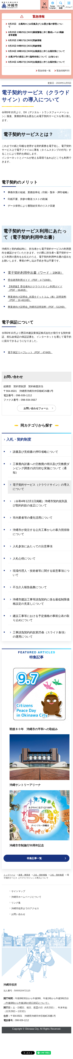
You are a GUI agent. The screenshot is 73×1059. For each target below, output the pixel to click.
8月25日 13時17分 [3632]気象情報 (24, 40)
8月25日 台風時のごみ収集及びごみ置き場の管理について (35, 25)
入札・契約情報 (40, 875)
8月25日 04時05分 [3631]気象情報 (24, 46)
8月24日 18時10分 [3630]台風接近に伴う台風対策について (36, 51)
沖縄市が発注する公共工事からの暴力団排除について (41, 532)
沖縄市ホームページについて (26, 897)
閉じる (44, 7)
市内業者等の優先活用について (32, 517)
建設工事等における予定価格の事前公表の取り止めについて (41, 618)
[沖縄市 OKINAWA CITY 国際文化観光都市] (10, 5)
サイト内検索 (60, 7)
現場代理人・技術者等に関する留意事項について (41, 573)
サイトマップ (18, 891)
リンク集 (16, 902)
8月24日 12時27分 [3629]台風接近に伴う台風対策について (36, 62)
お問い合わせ (18, 914)
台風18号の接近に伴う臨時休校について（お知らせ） (34, 57)
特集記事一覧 (34, 858)
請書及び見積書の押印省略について (35, 451)
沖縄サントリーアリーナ (25, 784)
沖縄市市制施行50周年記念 (27, 845)
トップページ (9, 875)
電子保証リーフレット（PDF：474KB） (30, 352)
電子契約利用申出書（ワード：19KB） (35, 272)
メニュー (68, 7)
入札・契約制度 (18, 439)
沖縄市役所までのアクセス (25, 908)
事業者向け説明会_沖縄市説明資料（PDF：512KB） (37, 306)
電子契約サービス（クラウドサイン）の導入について (41, 486)
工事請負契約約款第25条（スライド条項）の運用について (40, 634)
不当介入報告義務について (30, 587)
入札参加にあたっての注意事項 (32, 546)
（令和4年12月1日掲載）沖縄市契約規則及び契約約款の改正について (40, 503)
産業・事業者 (24, 875)
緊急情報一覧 (44, 70)
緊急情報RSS (63, 70)
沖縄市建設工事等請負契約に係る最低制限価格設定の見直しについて (41, 601)
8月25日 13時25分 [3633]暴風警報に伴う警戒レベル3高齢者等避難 (36, 33)
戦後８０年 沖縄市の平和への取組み (34, 729)
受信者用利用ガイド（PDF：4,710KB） (30, 280)
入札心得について (24, 558)
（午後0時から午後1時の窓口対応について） (27, 1003)
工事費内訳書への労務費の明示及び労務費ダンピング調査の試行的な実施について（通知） (41, 468)
